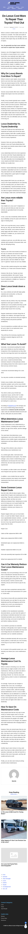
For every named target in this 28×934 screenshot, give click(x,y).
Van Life (5, 888)
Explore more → (14, 794)
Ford (4, 874)
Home (4, 7)
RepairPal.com (12, 405)
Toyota (8, 8)
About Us (13, 8)
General (17, 7)
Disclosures (3, 920)
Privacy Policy (4, 918)
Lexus (22, 7)
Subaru (5, 882)
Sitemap (3, 916)
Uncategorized (7, 886)
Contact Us (20, 8)
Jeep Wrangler (11, 7)
